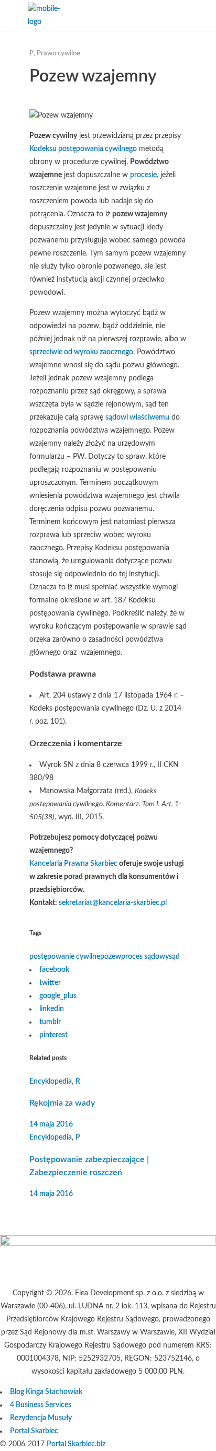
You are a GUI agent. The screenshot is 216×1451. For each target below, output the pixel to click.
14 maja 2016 (51, 1124)
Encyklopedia (50, 1081)
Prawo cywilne (58, 53)
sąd (174, 956)
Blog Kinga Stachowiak (46, 1392)
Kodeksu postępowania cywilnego (83, 149)
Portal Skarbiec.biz (76, 1444)
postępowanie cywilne (64, 956)
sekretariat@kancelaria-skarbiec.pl (113, 903)
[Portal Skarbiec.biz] (108, 1243)
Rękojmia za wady (62, 1103)
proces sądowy (145, 956)
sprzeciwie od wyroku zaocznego (81, 352)
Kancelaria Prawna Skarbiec (73, 863)
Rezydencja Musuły (41, 1418)
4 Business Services (40, 1405)
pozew (110, 956)
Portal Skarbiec (34, 1431)
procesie (143, 175)
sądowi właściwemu (137, 417)
